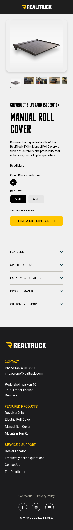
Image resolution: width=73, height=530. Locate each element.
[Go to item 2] (28, 81)
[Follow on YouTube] (49, 507)
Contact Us (12, 465)
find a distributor (33, 221)
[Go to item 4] (54, 81)
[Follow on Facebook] (22, 507)
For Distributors (16, 472)
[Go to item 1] (15, 82)
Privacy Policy (46, 496)
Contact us (25, 496)
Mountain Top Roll (17, 433)
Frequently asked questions (24, 458)
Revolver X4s (14, 413)
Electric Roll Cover (18, 419)
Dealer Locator (15, 451)
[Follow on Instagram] (36, 507)
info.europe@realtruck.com (24, 373)
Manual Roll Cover (17, 427)
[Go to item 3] (41, 81)
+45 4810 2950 (25, 368)
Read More (17, 165)
